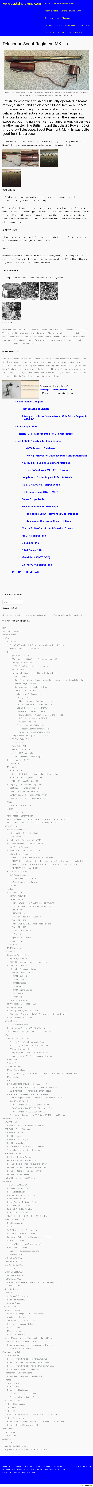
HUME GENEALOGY (13, 1279)
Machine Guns (13, 767)
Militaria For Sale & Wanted (72, 11)
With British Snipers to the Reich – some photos (35, 666)
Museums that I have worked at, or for (21, 1341)
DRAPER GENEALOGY (14, 1265)
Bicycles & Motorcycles (17, 871)
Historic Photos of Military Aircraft (19, 816)
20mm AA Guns (16, 812)
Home (47, 3)
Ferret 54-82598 (19, 927)
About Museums (63, 18)
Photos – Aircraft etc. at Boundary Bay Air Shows (28, 1362)
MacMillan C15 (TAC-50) (36, 557)
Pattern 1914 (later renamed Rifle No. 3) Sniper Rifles (34, 673)
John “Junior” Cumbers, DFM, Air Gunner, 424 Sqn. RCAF (30, 1032)
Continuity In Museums (16, 1317)
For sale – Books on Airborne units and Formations (28, 1164)
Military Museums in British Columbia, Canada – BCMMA (28, 1338)
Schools (8, 1293)
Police (7, 1080)
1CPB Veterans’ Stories (22, 990)
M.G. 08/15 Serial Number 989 (25, 781)
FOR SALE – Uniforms (14, 1132)
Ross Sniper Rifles (19, 669)
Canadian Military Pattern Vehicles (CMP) (24, 840)
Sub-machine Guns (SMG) (18, 760)
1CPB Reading (18, 986)
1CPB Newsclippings (21, 983)
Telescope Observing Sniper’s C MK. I (57, 390)
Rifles (9, 652)
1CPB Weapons (18, 993)
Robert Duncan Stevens (17, 1247)
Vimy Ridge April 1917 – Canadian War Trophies (32, 1056)
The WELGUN (15, 763)
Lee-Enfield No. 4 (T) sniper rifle (28, 694)
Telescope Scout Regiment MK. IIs (34, 729)
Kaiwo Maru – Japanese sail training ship (24, 1376)
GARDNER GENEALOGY (15, 1272)
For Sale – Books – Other (18, 1174)
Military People (11, 1021)
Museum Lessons (12, 1310)
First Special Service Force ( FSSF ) (22, 1004)
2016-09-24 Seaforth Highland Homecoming (28, 962)
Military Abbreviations (16, 1070)
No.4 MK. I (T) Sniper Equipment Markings (34, 704)
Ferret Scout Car (17, 899)
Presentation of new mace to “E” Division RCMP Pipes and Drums (37, 1115)
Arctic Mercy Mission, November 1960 (26, 1244)
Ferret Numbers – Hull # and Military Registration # (33, 903)
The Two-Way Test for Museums (21, 1320)
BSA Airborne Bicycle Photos (24, 878)
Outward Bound (13, 1303)
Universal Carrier (16, 941)
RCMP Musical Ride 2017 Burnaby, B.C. (28, 1112)
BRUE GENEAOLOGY (13, 1258)
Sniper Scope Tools (27, 722)
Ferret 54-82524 (19, 920)
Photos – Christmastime (15, 1404)
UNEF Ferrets (17, 910)
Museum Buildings (14, 1331)
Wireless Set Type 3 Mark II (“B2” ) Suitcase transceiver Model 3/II (38, 1014)
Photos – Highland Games (18, 1390)
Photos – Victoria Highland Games (24, 1397)
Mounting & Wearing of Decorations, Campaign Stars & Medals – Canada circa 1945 (42, 1073)
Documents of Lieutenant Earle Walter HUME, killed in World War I (34, 1282)
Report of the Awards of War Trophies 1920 (30, 1052)
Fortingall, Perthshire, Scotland (20, 1209)
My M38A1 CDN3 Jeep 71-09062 (26, 868)
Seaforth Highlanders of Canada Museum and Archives (30, 1345)
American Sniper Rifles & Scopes (29, 756)
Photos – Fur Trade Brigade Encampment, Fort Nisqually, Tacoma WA (36, 1421)
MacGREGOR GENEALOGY (16, 1185)
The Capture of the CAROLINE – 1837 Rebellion (27, 1216)
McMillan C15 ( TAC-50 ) (22, 750)
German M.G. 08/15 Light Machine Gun (26, 777)
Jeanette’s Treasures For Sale (69, 32)
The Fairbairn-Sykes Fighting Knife (24, 791)
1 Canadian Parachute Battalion (23, 969)
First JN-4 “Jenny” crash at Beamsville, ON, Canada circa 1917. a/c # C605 (38, 819)
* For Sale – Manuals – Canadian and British (25, 1146)
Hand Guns (11, 642)
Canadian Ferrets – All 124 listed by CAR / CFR (31, 906)
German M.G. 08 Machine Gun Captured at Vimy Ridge (35, 774)
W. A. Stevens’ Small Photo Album (21, 1233)
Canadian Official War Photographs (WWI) (27, 1042)
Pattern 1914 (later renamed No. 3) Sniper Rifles (45, 433)
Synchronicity (10, 1432)
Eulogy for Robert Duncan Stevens (24, 1251)
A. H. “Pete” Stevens (15, 1240)
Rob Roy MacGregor (16, 1199)
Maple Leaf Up (13, 1077)
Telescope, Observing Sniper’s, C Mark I (36, 732)
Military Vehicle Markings (17, 830)
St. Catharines (13, 1227)
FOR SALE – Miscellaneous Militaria (20, 1178)
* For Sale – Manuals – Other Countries (23, 1150)
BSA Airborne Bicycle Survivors (25, 882)
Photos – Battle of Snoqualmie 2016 (22, 1425)
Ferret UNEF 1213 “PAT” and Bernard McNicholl (32, 924)
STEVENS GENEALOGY (14, 1219)
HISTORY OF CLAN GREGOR (19, 1188)
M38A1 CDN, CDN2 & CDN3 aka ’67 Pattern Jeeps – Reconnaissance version (44, 864)
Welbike (13, 885)
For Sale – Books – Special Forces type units (26, 1167)
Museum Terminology (16, 1334)
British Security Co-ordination (19, 1018)
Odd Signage (10, 1435)
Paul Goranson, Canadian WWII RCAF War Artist (27, 1028)
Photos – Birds (11, 1407)
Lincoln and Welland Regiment (20, 955)
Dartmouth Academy (16, 1300)
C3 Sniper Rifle (30, 542)
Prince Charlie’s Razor (16, 1192)
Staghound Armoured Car (20, 938)
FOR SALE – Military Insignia (16, 1139)
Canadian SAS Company (20, 1000)
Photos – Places (12, 1411)
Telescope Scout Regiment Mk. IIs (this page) (53, 513)
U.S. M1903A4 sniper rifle (22, 753)
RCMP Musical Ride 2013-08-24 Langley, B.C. (31, 1105)
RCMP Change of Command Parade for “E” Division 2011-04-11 (36, 1098)
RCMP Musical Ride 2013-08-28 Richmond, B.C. (32, 1108)
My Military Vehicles (15, 948)
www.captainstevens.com (21, 4)
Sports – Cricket (14, 1387)
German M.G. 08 (16, 770)
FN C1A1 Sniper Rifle (34, 535)
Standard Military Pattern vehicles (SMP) (24, 851)
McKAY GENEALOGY (13, 1286)
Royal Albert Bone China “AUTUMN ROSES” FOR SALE (27, 1449)
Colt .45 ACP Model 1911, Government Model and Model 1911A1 (37, 645)
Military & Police (51, 11)
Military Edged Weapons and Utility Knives (24, 784)
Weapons (9, 638)
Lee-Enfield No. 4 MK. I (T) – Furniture (33, 708)
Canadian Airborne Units (17, 965)
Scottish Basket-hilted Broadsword (24, 788)
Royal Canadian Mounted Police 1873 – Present (27, 1094)
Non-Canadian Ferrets (21, 931)
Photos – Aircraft (12, 1355)
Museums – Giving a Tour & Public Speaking (25, 1314)
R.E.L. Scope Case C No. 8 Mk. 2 (40, 492)
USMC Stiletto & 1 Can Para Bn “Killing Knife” (28, 795)
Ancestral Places (12, 1289)
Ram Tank (14, 944)
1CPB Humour (18, 979)
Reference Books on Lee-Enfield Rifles (31, 687)
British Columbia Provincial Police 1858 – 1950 (27, 1084)
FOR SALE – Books (13, 1153)
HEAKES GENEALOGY (14, 1275)
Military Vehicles (11, 826)
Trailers (10, 889)
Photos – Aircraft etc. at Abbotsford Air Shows (27, 1359)
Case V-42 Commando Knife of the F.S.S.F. (28, 798)
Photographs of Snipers (22, 663)
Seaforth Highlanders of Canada (20, 958)
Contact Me (49, 32)
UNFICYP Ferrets (19, 913)
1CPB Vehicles (18, 997)
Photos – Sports (12, 1383)
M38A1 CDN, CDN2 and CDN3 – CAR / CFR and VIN (33, 857)
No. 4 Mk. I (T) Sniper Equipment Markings (46, 462)
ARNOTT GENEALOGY (14, 1261)
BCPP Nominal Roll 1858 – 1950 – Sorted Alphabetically (33, 1087)
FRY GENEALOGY (12, 1268)
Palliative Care (16, 1254)
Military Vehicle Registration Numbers (25, 833)
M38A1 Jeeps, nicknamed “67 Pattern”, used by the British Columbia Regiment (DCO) (47, 861)
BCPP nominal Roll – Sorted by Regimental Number (31, 1091)
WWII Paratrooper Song (22, 972)
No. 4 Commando (15, 1007)
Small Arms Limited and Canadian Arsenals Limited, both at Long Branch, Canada (49, 680)
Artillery (10, 809)
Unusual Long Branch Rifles (26, 683)
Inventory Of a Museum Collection (21, 1324)
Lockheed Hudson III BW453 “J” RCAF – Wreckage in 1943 (32, 823)
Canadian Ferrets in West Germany (26, 917)
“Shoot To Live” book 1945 (26, 690)
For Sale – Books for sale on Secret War (24, 1171)
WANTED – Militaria (13, 1122)
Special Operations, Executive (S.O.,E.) (23, 1011)
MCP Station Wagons (19, 847)
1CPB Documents (19, 976)
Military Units (10, 951)
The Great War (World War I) (19, 1039)
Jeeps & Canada (14, 837)
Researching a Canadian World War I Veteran (29, 1045)
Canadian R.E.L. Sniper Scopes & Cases (33, 711)
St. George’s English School (18, 1296)
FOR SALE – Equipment (15, 1136)
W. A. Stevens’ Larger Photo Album (22, 1230)
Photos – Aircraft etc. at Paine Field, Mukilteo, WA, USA (30, 1366)
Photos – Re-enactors (14, 1418)
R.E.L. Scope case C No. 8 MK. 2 (33, 718)
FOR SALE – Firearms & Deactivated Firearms (24, 1126)
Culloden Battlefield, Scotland (19, 1213)
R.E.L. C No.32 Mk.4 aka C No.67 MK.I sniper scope (41, 715)
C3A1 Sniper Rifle (32, 550)
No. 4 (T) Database (25, 697)
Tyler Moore (86, 1466)
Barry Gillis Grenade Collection (22, 805)
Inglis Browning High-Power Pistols (24, 649)
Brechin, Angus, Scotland (17, 1223)
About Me (84, 25)
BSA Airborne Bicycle (19, 875)
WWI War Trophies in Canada (22, 1049)
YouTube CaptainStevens (63, 3)
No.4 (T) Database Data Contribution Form (37, 701)
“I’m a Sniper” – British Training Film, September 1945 (34, 659)
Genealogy (49, 18)
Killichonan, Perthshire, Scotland (20, 1206)
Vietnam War (12, 1063)
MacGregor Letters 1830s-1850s (21, 1195)
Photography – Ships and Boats (18, 1373)
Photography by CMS (53, 25)
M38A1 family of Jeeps (19, 854)
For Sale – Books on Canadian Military (23, 1160)
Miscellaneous (71, 25)
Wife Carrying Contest (14, 1401)
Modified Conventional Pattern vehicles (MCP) (26, 844)
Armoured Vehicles (15, 892)
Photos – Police (12, 1380)
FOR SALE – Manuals (14, 1143)
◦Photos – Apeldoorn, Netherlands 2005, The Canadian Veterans (34, 1414)
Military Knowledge (13, 1066)
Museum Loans (13, 1327)
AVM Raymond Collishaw (17, 1025)
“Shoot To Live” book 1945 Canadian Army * (47, 528)
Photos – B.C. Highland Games (23, 1394)
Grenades (11, 802)
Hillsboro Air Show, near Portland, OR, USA (25, 1369)
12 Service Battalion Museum (19, 1348)
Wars (7, 1035)
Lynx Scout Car (16, 934)
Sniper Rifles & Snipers (30, 401)
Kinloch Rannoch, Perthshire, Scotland (23, 1202)
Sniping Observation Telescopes (30, 725)
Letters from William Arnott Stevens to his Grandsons (29, 1237)
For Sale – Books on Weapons (20, 1157)
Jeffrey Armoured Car (19, 896)
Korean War (12, 1059)
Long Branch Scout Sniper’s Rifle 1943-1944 (30, 736)
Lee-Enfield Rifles (19, 676)
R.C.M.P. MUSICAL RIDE (20, 1101)
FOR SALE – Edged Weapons (17, 1129)
